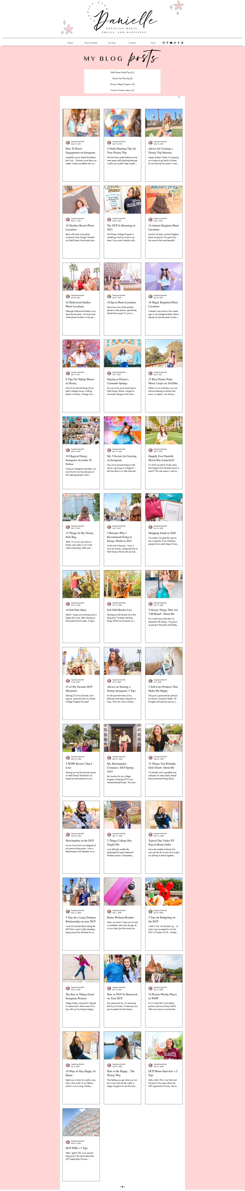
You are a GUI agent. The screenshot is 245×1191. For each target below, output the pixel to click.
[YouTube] (171, 42)
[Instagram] (163, 42)
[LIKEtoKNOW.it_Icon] (182, 42)
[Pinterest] (167, 42)
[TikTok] (174, 42)
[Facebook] (178, 42)
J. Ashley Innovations (139, 1188)
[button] (179, 97)
